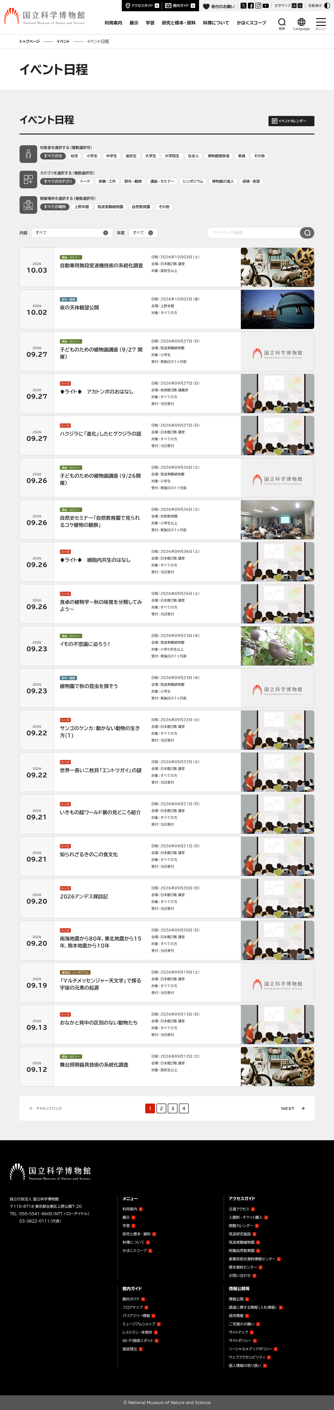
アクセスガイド (142, 5)
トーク (85, 181)
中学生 (111, 156)
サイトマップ (238, 1332)
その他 (259, 156)
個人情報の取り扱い (245, 1365)
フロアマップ (132, 1307)
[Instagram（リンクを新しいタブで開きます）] (258, 6)
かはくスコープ (134, 1250)
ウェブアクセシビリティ (247, 1357)
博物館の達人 (223, 181)
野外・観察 (133, 181)
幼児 (74, 156)
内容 (23, 233)
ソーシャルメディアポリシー (250, 1349)
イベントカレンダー (292, 121)
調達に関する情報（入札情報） (253, 1307)
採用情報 (236, 1316)
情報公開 (236, 1299)
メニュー (321, 28)
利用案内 (129, 1209)
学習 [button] (150, 23)
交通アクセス (239, 1209)
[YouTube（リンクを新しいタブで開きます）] (266, 6)
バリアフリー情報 (136, 1316)
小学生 (92, 156)
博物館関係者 (219, 156)
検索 (282, 28)
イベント (63, 41)
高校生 (131, 156)
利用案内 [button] (113, 23)
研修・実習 (251, 181)
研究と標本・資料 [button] (179, 23)
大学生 (150, 156)
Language (301, 28)
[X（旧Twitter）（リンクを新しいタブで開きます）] (243, 6)
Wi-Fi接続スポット (137, 1340)
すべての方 (53, 156)
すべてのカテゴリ (58, 181)
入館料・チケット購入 (246, 1217)
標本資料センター (243, 1267)
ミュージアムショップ (138, 1324)
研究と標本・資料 (136, 1234)
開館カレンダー (241, 1226)
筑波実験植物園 (110, 207)
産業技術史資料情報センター (252, 1258)
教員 (241, 156)
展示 (126, 1217)
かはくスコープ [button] (251, 23)
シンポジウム (193, 181)
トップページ (30, 41)
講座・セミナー (162, 181)
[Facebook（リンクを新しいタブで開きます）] (251, 6)
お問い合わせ (240, 1275)
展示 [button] (134, 23)
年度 (121, 233)
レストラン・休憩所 (137, 1332)
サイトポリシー (240, 1340)
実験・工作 (107, 181)
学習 (126, 1226)
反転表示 (315, 5)
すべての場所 (55, 207)
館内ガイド (181, 5)
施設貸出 (129, 1349)
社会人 (193, 156)
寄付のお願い (223, 7)
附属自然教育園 (242, 1249)
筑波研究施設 (240, 1234)
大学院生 (172, 156)
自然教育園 (141, 207)
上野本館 (81, 207)
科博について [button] (216, 23)
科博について (133, 1242)
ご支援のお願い (242, 1324)
